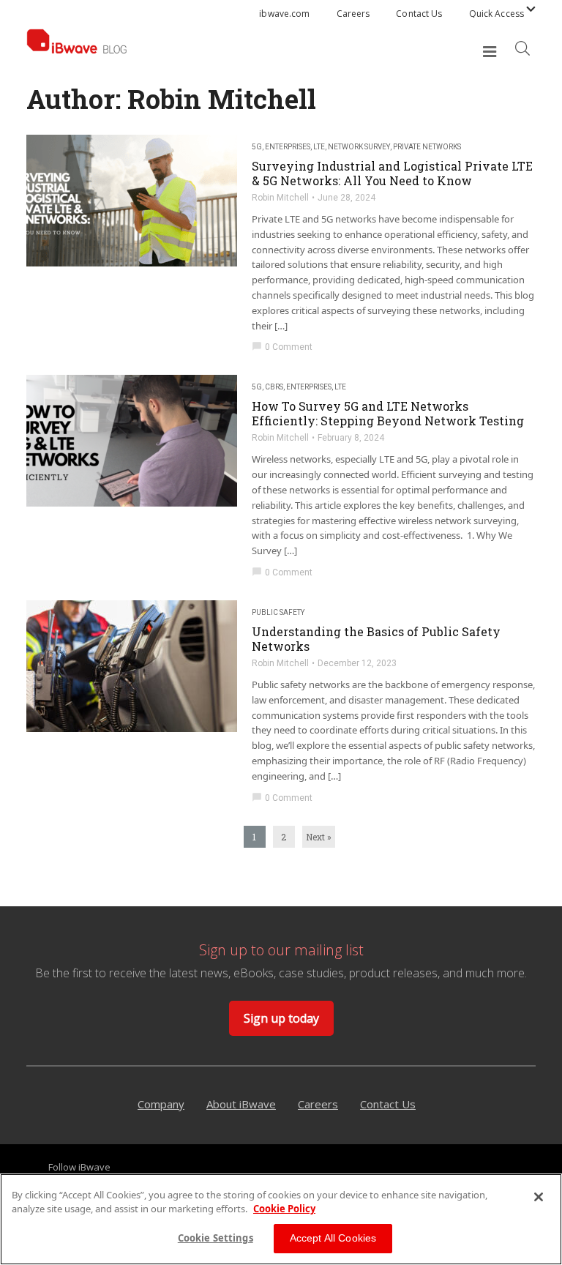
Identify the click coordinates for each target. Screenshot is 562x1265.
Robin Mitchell (280, 198)
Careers (353, 13)
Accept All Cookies (333, 1238)
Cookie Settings (215, 1238)
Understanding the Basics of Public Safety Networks (376, 639)
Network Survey (359, 147)
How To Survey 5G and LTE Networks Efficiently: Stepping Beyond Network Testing (388, 413)
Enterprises (287, 147)
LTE (319, 147)
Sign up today (281, 1018)
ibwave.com (284, 13)
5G (257, 147)
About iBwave (241, 1104)
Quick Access (496, 13)
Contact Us (419, 13)
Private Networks (427, 147)
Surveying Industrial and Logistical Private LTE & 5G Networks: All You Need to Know (392, 173)
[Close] (538, 1197)
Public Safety (278, 612)
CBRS (274, 387)
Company (161, 1104)
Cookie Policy (284, 1208)
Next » (318, 837)
